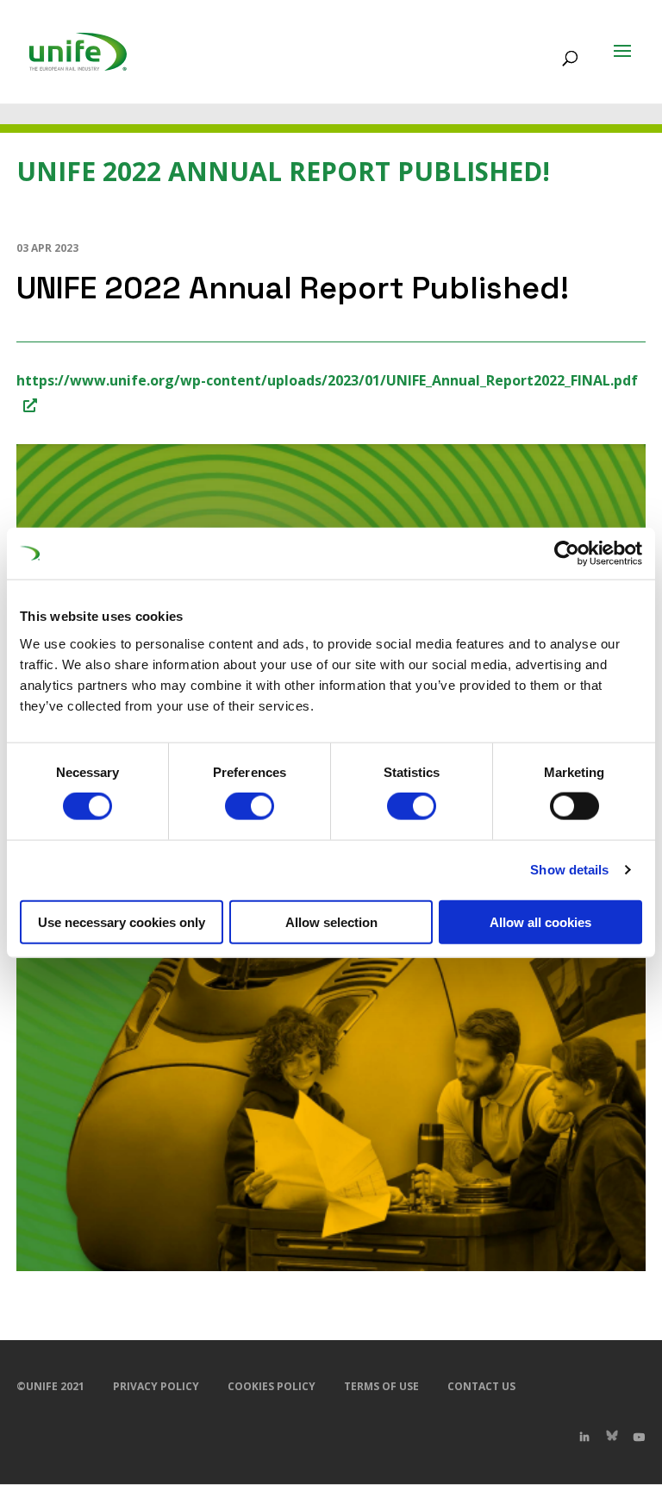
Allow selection (331, 921)
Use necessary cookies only (121, 921)
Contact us (481, 1386)
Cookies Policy (271, 1386)
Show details (569, 869)
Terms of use (381, 1386)
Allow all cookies (540, 921)
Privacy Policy (156, 1386)
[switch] (249, 806)
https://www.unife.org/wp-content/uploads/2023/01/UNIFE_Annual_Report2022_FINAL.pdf (327, 380)
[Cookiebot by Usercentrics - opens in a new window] (566, 554)
